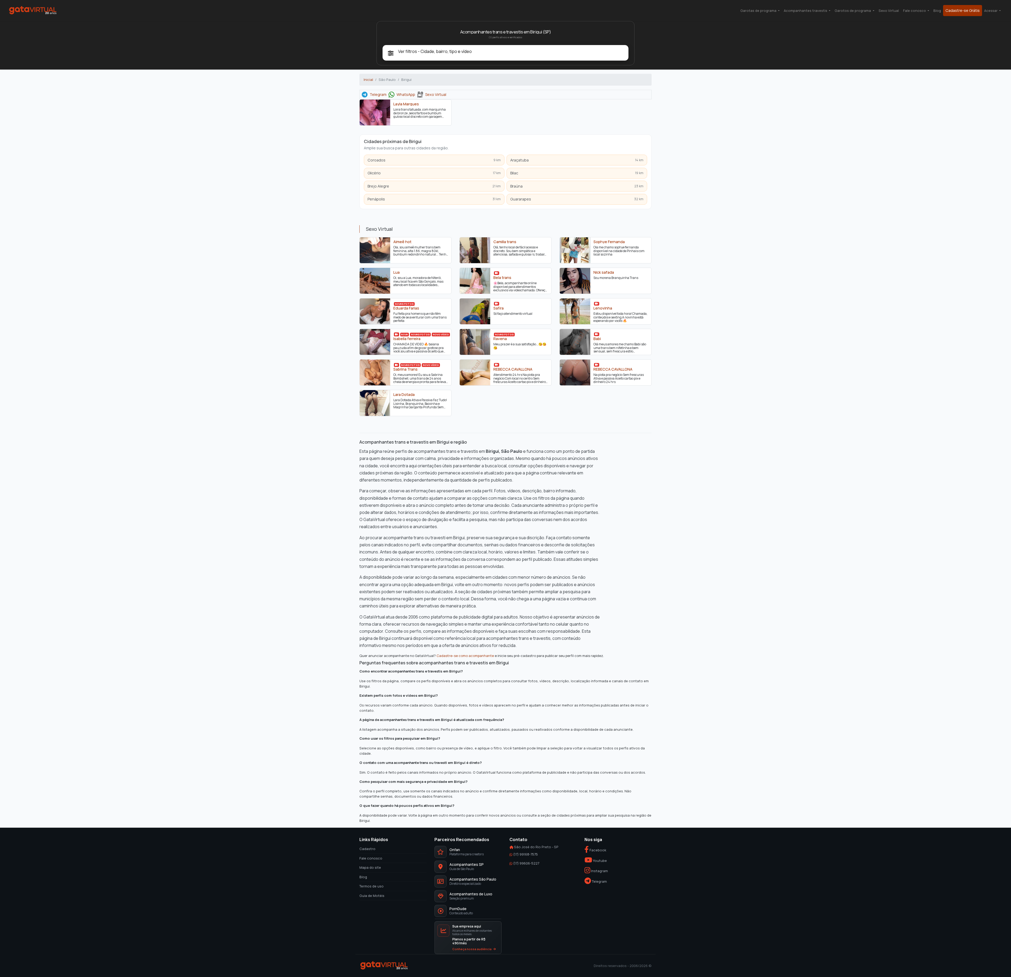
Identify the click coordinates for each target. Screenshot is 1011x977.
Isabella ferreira (406, 338)
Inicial (368, 79)
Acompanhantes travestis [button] (806, 10)
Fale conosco (370, 858)
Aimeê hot (402, 241)
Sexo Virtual (889, 10)
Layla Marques (406, 104)
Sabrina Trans (405, 369)
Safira (498, 308)
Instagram (599, 871)
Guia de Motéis (371, 895)
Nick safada (603, 272)
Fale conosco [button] (915, 10)
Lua (396, 272)
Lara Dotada (404, 394)
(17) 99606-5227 (526, 863)
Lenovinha (602, 308)
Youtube (599, 860)
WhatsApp (406, 94)
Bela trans (502, 277)
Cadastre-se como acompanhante (465, 655)
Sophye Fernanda (609, 241)
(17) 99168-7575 (525, 854)
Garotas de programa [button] (758, 10)
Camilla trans (504, 241)
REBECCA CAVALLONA (512, 369)
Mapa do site (370, 867)
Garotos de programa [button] (853, 10)
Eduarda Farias (406, 308)
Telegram (378, 94)
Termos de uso (371, 886)
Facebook (597, 850)
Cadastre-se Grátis (962, 10)
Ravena (500, 338)
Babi (597, 338)
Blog (937, 10)
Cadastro (367, 848)
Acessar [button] (991, 10)
